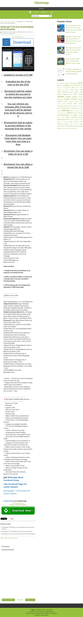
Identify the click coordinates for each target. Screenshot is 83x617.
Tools (80, 124)
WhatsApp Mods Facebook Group (13, 479)
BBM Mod (77, 85)
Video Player (61, 126)
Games (36, 12)
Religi (81, 119)
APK (58, 85)
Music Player (64, 113)
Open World (60, 117)
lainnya (65, 110)
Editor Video (79, 87)
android (79, 83)
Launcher (72, 110)
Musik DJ (75, 113)
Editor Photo (71, 87)
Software (44, 12)
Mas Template (54, 613)
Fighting (59, 90)
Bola (81, 85)
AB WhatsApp (60, 83)
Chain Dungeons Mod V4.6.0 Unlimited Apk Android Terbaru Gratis (73, 61)
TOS (37, 609)
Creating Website (40, 613)
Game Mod (78, 90)
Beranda (41, 8)
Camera (65, 87)
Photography (61, 119)
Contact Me (49, 609)
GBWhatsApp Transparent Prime (72, 108)
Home (2, 21)
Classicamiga (41, 2)
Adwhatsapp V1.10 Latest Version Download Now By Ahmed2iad (17, 27)
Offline (75, 115)
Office (71, 115)
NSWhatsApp (65, 115)
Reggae (77, 119)
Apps (52, 12)
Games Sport (68, 106)
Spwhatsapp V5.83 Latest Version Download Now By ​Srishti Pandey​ (18, 534)
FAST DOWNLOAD (18, 37)
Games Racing (61, 103)
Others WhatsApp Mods (10, 21)
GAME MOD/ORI (62, 92)
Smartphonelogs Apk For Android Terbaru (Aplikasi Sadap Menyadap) (74, 71)
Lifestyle (77, 110)
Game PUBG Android (76, 94)
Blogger (46, 615)
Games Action (71, 97)
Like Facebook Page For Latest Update (15, 485)
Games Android (70, 99)
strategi (71, 124)
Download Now (9, 501)
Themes (76, 124)
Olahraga (80, 115)
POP (67, 119)
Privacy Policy (42, 609)
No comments (10, 33)
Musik (69, 113)
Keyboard (59, 110)
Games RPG (72, 103)
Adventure (73, 83)
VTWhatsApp (69, 126)
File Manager (65, 90)
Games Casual (68, 101)
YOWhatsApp (73, 128)
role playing (64, 121)
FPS (72, 90)
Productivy (72, 119)
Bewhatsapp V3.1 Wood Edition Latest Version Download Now (17, 531)
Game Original (62, 94)
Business (59, 87)
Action (67, 83)
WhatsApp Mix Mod (65, 128)
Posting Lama (30, 600)
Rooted (71, 122)
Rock (58, 122)
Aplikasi (62, 85)
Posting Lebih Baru (8, 600)
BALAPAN (71, 85)
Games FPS (78, 101)
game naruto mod (76, 92)
